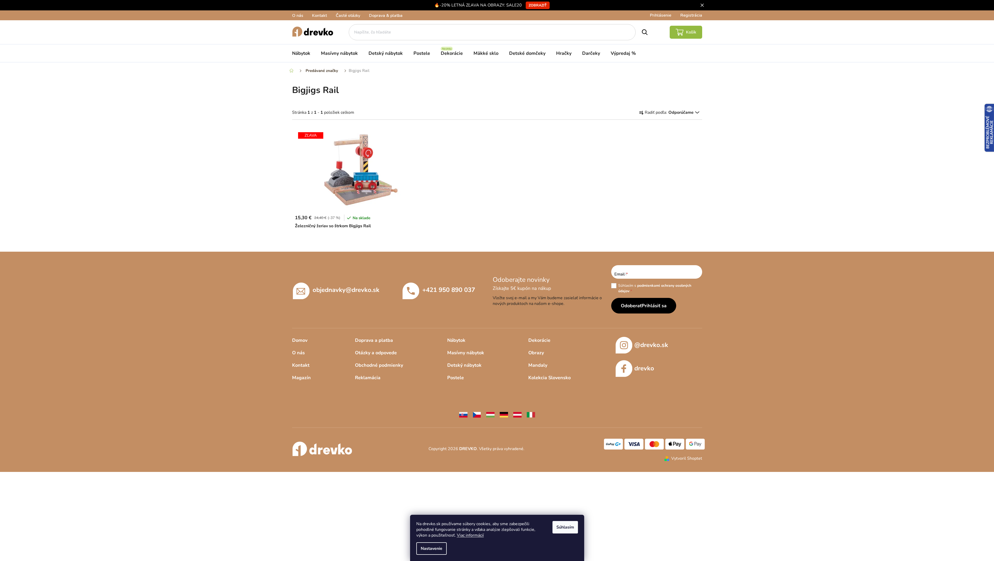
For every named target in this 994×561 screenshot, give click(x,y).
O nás (297, 15)
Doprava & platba (386, 15)
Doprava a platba (374, 340)
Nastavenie (431, 548)
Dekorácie (539, 340)
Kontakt (319, 15)
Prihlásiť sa (654, 306)
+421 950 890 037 (448, 290)
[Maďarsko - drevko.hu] (490, 414)
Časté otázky (348, 15)
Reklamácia (367, 378)
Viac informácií (470, 535)
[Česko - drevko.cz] (477, 414)
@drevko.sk (651, 345)
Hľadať (645, 32)
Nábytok (456, 340)
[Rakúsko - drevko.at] (517, 414)
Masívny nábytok (465, 353)
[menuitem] (301, 53)
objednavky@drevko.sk (346, 290)
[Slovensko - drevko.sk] (463, 414)
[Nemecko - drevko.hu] (504, 414)
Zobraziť (538, 5)
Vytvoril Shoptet (686, 458)
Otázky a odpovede (376, 353)
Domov (299, 340)
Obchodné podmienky (379, 365)
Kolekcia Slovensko (549, 378)
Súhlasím (565, 527)
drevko (644, 368)
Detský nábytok (464, 365)
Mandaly (537, 365)
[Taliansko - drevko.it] (531, 414)
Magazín (301, 378)
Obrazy (536, 353)
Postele (455, 378)
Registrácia (691, 15)
